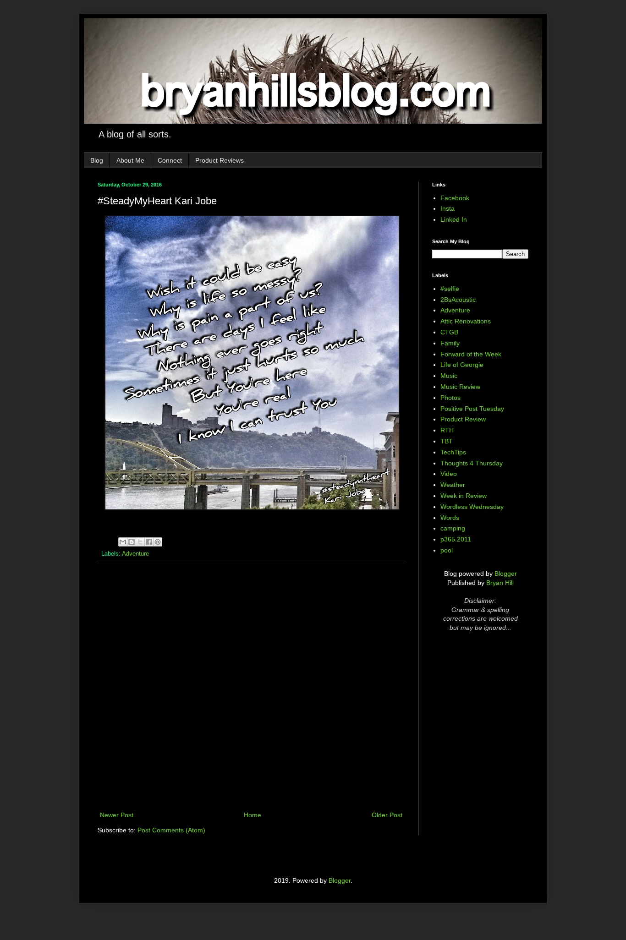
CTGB (449, 332)
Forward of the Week (470, 354)
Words (449, 517)
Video (448, 473)
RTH (447, 430)
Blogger (505, 573)
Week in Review (463, 495)
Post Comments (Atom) (171, 830)
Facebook (454, 198)
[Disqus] (251, 687)
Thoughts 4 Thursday (471, 463)
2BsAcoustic (458, 299)
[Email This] (122, 542)
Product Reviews (219, 160)
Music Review (460, 386)
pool (446, 550)
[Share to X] (140, 542)
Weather (452, 484)
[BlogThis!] (131, 542)
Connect (170, 160)
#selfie (449, 288)
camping (452, 528)
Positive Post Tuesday (472, 408)
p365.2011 (455, 539)
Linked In (453, 219)
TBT (446, 441)
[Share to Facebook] (149, 542)
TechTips (453, 452)
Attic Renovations (465, 321)
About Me (130, 160)
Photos (450, 397)
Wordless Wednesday (472, 506)
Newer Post (116, 815)
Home (252, 815)
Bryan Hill (500, 582)
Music (448, 375)
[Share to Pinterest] (157, 542)
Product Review (463, 419)
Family (450, 343)
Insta (447, 208)
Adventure (135, 554)
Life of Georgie (461, 364)
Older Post (387, 815)
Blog (96, 160)
